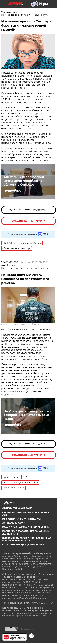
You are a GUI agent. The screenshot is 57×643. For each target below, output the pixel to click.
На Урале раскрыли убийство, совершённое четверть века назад (27, 414)
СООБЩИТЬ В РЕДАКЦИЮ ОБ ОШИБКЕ (24, 544)
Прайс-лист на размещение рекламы (25, 527)
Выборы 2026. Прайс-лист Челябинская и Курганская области (26, 539)
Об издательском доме (17, 508)
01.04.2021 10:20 (9, 12)
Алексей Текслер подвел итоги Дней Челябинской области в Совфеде (24, 180)
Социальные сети (13, 523)
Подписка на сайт (14, 519)
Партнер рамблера (27, 629)
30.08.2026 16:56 (9, 262)
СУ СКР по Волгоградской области (20, 324)
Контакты (34, 519)
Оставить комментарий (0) (29, 221)
